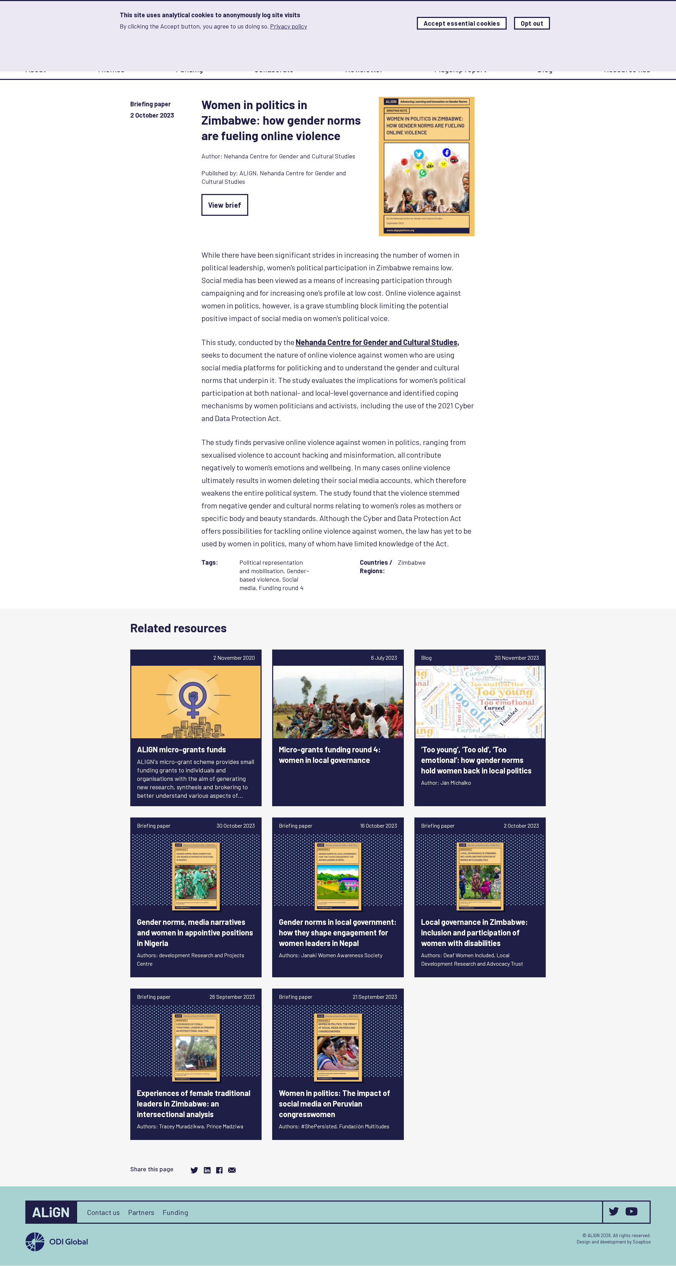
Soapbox (642, 1242)
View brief (225, 205)
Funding (175, 1212)
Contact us (103, 1212)
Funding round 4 (281, 587)
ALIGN (248, 173)
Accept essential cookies (462, 23)
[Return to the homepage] (51, 1212)
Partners (141, 1212)
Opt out (532, 23)
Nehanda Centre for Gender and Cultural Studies (289, 156)
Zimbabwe (412, 562)
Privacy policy (288, 26)
